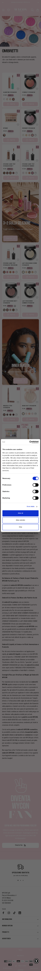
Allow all (20, 513)
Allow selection (20, 520)
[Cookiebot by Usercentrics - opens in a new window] (29, 442)
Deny (20, 527)
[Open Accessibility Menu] (36, 961)
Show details (30, 506)
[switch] (36, 485)
